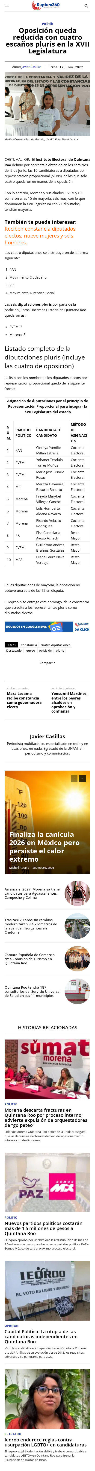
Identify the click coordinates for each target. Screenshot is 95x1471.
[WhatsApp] (36, 672)
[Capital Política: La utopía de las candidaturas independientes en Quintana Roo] (47, 1291)
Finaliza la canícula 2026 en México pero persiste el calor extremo (44, 847)
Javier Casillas (31, 67)
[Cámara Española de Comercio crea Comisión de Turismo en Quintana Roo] (77, 959)
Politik (47, 24)
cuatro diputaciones (56, 645)
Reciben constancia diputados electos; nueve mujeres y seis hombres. (40, 235)
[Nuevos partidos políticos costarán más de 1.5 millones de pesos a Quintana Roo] (47, 1182)
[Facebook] (15, 672)
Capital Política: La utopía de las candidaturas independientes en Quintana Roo (41, 1336)
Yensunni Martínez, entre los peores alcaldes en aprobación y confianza (69, 702)
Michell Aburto (19, 867)
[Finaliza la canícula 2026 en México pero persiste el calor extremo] (47, 822)
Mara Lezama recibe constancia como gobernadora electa (24, 700)
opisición (45, 650)
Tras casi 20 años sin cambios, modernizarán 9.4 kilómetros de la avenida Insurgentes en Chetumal (31, 926)
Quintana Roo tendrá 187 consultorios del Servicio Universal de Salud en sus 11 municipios (32, 991)
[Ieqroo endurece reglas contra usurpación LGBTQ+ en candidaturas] (47, 1399)
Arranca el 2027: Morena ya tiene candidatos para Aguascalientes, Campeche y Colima (32, 893)
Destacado (14, 650)
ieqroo (30, 650)
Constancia (29, 645)
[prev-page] (74, 778)
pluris (60, 650)
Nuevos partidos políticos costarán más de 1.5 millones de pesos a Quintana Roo (44, 1228)
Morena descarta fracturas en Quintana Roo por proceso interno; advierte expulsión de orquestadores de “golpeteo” (46, 1117)
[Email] (47, 672)
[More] (79, 672)
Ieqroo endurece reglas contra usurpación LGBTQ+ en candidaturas (46, 1442)
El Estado (13, 1433)
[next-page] (82, 778)
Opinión (12, 1325)
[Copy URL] (68, 672)
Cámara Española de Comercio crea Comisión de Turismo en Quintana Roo (30, 958)
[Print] (57, 672)
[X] (26, 672)
